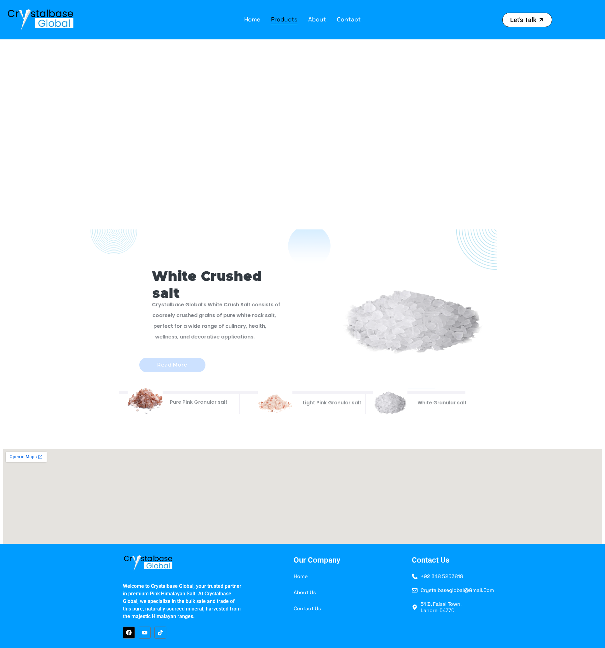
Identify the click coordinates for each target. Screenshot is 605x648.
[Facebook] (129, 633)
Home (252, 19)
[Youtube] (145, 633)
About (317, 19)
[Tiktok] (160, 633)
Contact (349, 19)
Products (284, 19)
